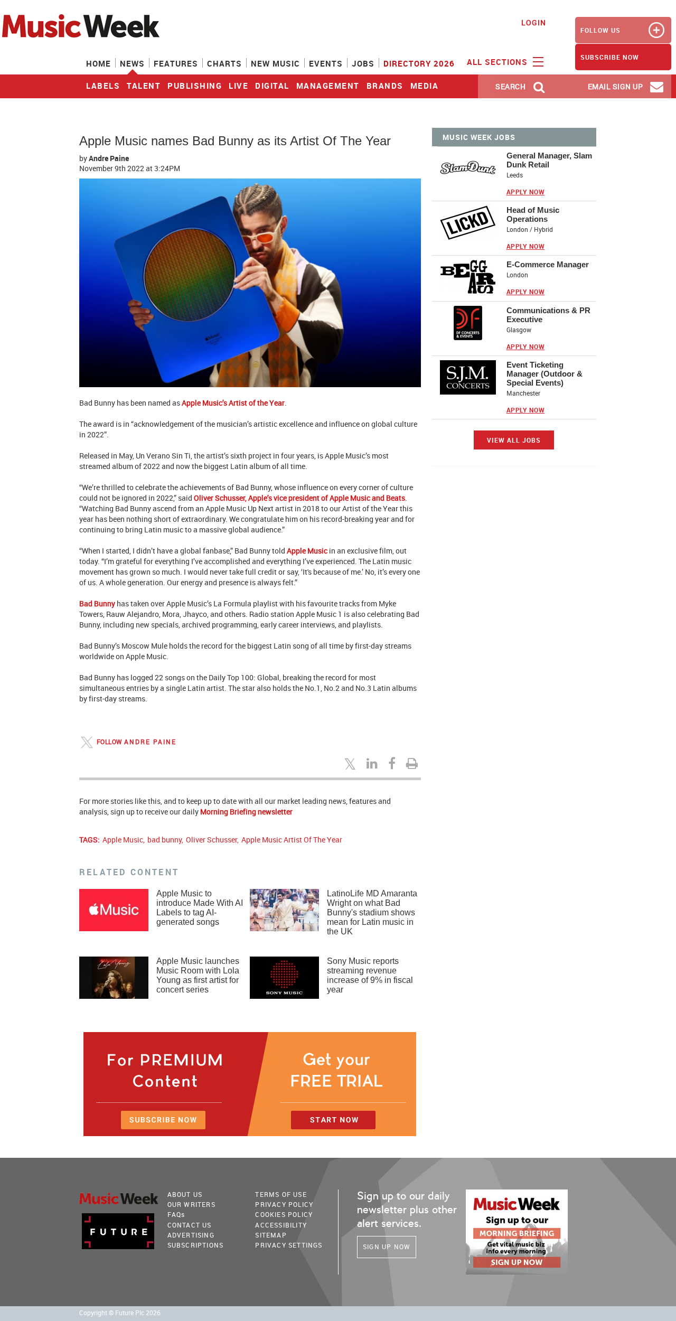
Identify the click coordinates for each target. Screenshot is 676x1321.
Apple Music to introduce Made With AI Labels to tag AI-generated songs (199, 907)
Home (98, 63)
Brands (385, 85)
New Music (275, 63)
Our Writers (191, 1204)
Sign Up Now (386, 1246)
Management (328, 85)
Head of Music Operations (532, 214)
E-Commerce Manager (547, 264)
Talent (144, 85)
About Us (185, 1194)
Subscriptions (195, 1245)
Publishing (194, 85)
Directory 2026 (419, 63)
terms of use (280, 1194)
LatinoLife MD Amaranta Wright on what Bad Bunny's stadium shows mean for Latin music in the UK (372, 912)
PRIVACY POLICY (284, 1204)
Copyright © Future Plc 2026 (120, 1313)
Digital (272, 85)
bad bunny (164, 840)
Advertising (190, 1235)
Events (326, 63)
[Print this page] (413, 763)
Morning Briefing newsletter (246, 812)
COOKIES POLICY (284, 1214)
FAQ (176, 1214)
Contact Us (189, 1225)
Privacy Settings (288, 1245)
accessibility (281, 1225)
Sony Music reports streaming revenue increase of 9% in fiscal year (370, 975)
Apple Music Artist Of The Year (291, 840)
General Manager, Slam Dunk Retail (549, 160)
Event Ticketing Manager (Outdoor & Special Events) (544, 373)
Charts (224, 63)
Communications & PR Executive (548, 315)
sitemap (270, 1235)
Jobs (363, 63)
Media (424, 85)
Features (176, 63)
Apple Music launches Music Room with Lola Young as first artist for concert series (197, 975)
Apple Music (122, 840)
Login (533, 22)
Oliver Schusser (211, 840)
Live (238, 85)
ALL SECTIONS (498, 62)
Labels (103, 85)
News (132, 63)
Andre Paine (109, 158)
